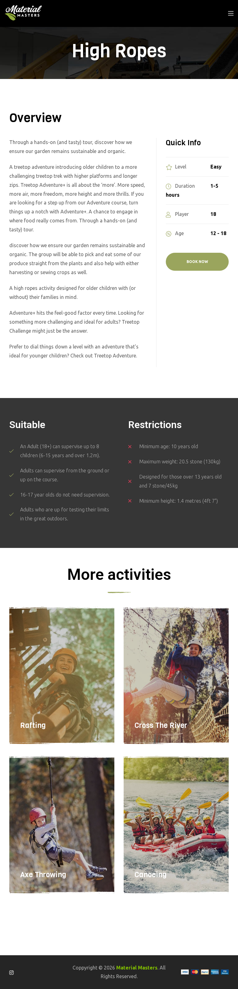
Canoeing (150, 875)
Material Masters (136, 967)
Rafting (33, 725)
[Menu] (230, 12)
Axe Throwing (43, 875)
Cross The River (160, 725)
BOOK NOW (197, 262)
